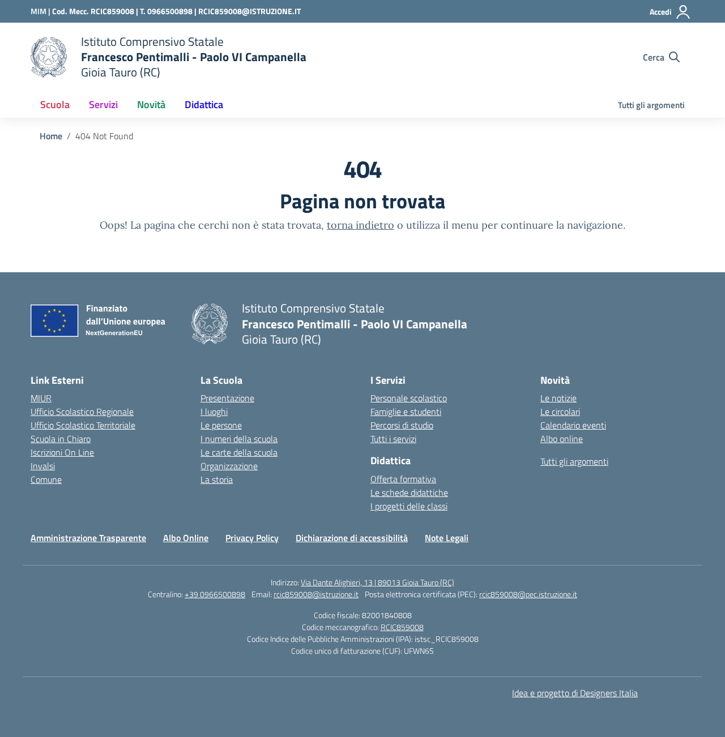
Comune (46, 479)
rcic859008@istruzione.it (316, 594)
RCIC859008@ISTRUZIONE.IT (249, 11)
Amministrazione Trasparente (88, 538)
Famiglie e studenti (405, 411)
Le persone (221, 425)
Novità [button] (151, 104)
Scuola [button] (55, 104)
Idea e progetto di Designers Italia (575, 693)
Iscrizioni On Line (62, 452)
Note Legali (446, 538)
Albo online (561, 438)
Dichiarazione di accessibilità (352, 538)
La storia (217, 479)
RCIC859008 (402, 627)
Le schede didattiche (409, 492)
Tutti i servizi (393, 438)
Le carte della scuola (239, 452)
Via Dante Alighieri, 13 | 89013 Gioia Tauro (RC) (377, 582)
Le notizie (558, 398)
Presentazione (227, 398)
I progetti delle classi (408, 506)
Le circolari (560, 411)
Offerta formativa (403, 479)
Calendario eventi (573, 425)
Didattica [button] (204, 104)
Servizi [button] (103, 104)
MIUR (41, 398)
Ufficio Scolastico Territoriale (83, 425)
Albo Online (185, 538)
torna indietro (360, 225)
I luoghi (214, 411)
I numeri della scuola (239, 438)
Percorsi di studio (401, 425)
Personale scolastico (408, 398)
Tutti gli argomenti (651, 105)
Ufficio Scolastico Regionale (82, 411)
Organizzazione (229, 466)
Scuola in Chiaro (61, 438)
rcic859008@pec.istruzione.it (528, 594)
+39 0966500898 (215, 594)
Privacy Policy (252, 538)
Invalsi (43, 466)
